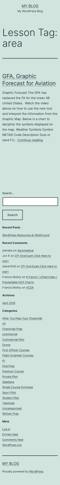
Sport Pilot (9, 392)
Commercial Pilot (13, 339)
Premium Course (13, 371)
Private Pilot (10, 376)
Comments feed (12, 439)
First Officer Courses (15, 350)
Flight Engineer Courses (17, 355)
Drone (6, 344)
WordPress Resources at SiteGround (25, 235)
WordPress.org (12, 445)
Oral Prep (8, 366)
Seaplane (8, 382)
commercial (9, 334)
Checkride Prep (12, 329)
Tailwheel (8, 403)
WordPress (36, 471)
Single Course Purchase (17, 387)
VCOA (30, 287)
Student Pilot (10, 397)
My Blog (30, 6)
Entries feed (10, 434)
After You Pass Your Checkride (22, 318)
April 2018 (8, 303)
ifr (3, 360)
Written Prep (10, 413)
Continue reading (30, 140)
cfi (4, 323)
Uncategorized (12, 408)
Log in (6, 429)
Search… (8, 193)
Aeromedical (25, 250)
